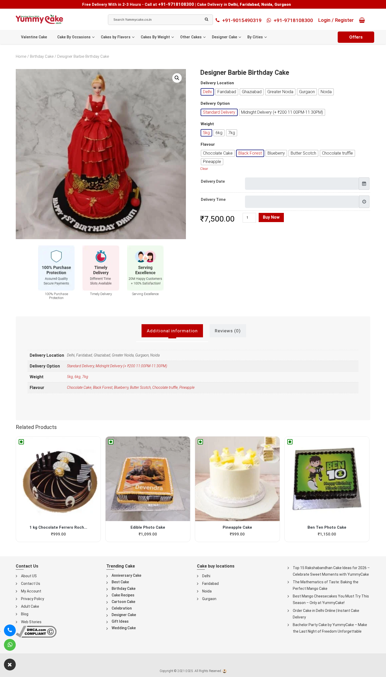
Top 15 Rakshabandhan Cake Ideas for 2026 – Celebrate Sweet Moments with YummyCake (331, 571)
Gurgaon (209, 599)
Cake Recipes (123, 595)
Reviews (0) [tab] (228, 330)
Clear (204, 169)
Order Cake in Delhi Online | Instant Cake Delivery (326, 613)
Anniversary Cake (126, 575)
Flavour (208, 144)
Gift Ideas (120, 621)
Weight (207, 124)
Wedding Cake (124, 628)
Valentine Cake (34, 37)
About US (29, 576)
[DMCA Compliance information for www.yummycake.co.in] (36, 631)
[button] (177, 78)
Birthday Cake (42, 56)
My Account (31, 591)
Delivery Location (217, 83)
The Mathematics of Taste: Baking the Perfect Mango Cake (325, 585)
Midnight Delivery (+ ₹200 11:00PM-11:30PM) (131, 366)
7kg (85, 377)
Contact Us (30, 583)
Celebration (122, 608)
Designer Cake (224, 37)
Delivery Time (213, 199)
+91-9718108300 (176, 4)
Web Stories (31, 622)
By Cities (255, 37)
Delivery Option (215, 104)
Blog (24, 614)
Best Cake (120, 582)
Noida (207, 591)
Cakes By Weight (155, 37)
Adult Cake (30, 606)
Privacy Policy (32, 599)
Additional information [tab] (172, 330)
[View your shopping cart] (363, 20)
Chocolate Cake (79, 387)
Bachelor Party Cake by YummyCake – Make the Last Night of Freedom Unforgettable (330, 628)
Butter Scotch (140, 387)
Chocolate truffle (165, 387)
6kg (78, 377)
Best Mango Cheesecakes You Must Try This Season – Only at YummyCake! (331, 599)
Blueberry (121, 387)
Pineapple (187, 387)
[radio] (207, 92)
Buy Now (271, 217)
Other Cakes (191, 37)
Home (21, 56)
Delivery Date (213, 181)
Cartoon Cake (123, 602)
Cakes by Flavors (116, 37)
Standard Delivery (80, 366)
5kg (70, 377)
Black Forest (102, 387)
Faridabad (210, 583)
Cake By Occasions (74, 37)
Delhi (206, 576)
